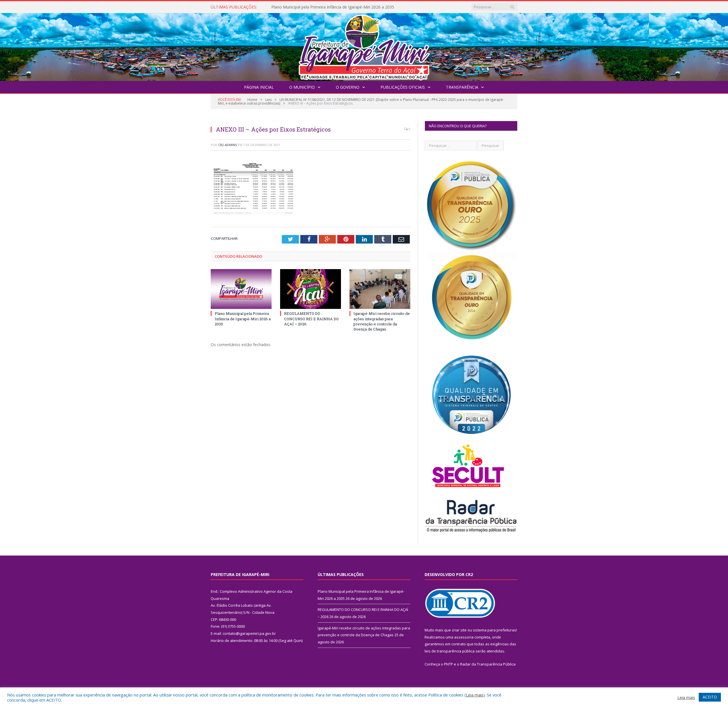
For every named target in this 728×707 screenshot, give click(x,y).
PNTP (448, 664)
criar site (459, 630)
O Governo (347, 87)
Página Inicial (259, 87)
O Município (302, 87)
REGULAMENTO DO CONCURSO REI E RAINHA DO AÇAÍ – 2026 (330, 7)
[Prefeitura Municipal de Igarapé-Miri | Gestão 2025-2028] (364, 45)
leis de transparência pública (450, 651)
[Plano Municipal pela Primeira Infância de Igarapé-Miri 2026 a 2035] (241, 289)
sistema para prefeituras (494, 630)
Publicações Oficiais (402, 87)
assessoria (463, 637)
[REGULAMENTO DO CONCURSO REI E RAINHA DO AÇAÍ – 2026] (310, 289)
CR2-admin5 (227, 145)
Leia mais (474, 694)
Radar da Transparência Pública (488, 664)
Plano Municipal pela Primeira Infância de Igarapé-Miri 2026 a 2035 (243, 318)
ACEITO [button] (710, 697)
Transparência (462, 87)
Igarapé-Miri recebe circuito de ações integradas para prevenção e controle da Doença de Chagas (381, 321)
